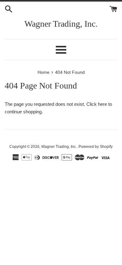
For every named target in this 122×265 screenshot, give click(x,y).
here (102, 104)
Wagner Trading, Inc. (61, 24)
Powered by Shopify (96, 146)
